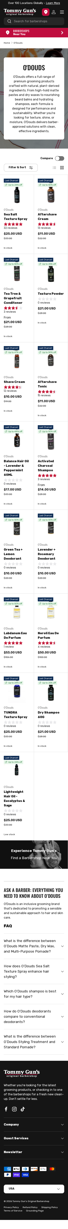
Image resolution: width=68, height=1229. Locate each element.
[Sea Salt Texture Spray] (17, 192)
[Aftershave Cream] (51, 192)
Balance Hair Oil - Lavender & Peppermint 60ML (16, 468)
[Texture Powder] (51, 271)
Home (7, 43)
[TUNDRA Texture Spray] (17, 690)
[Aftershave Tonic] (51, 359)
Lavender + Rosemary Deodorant (47, 554)
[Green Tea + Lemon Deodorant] (17, 527)
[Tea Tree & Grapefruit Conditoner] (17, 271)
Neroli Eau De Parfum (48, 635)
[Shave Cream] (17, 359)
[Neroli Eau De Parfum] (51, 610)
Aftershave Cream (47, 217)
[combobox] (34, 21)
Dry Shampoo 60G (49, 715)
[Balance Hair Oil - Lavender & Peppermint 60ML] (17, 438)
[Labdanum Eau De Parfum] (17, 610)
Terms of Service (13, 1210)
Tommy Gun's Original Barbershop (30, 1201)
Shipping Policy (49, 1207)
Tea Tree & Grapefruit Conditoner (13, 298)
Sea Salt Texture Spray (15, 217)
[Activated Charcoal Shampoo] (51, 438)
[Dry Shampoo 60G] (51, 690)
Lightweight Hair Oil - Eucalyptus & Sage (14, 798)
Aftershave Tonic (47, 384)
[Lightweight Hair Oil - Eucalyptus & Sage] (17, 769)
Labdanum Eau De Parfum (15, 635)
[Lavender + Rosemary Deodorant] (51, 527)
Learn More (52, 3)
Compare (46, 158)
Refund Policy (30, 1207)
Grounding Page (35, 1210)
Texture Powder (51, 293)
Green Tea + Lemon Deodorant (13, 554)
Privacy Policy (11, 1207)
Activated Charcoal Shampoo (46, 465)
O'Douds (18, 43)
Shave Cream (14, 382)
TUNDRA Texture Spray (15, 715)
